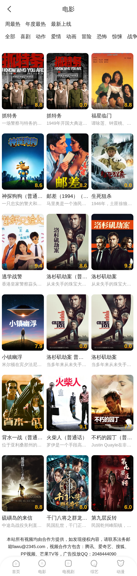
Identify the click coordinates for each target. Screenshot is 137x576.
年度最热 (35, 24)
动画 (71, 36)
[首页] (16, 562)
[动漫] (121, 562)
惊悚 (117, 36)
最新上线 (61, 24)
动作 (41, 36)
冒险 (86, 36)
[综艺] (94, 562)
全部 (10, 36)
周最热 (12, 24)
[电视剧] (68, 562)
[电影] (42, 562)
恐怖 (102, 36)
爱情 (56, 36)
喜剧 (25, 36)
